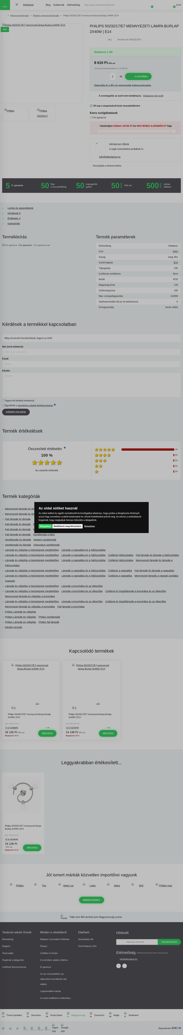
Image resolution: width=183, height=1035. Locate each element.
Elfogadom (45, 526)
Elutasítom (89, 526)
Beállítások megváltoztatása (67, 526)
